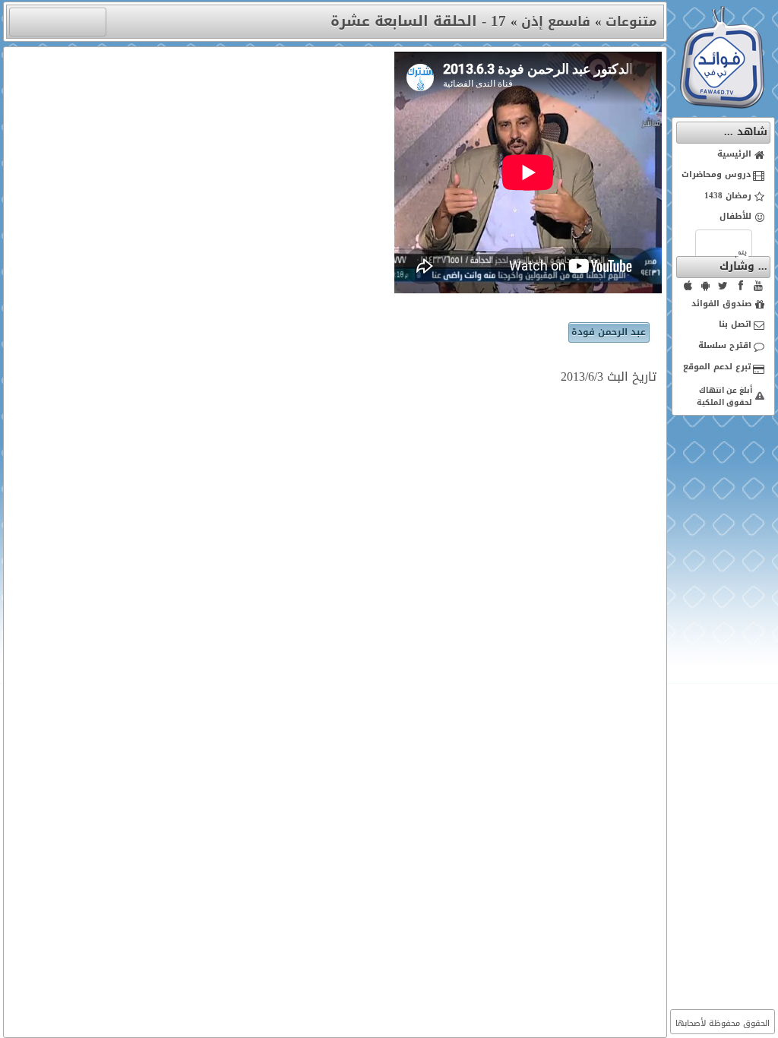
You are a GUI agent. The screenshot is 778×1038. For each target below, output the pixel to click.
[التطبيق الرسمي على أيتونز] (688, 286)
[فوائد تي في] (721, 105)
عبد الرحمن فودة (608, 332)
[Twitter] (723, 286)
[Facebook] (741, 286)
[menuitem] (723, 155)
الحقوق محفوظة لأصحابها (722, 1023)
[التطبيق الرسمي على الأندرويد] (706, 286)
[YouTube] (758, 286)
